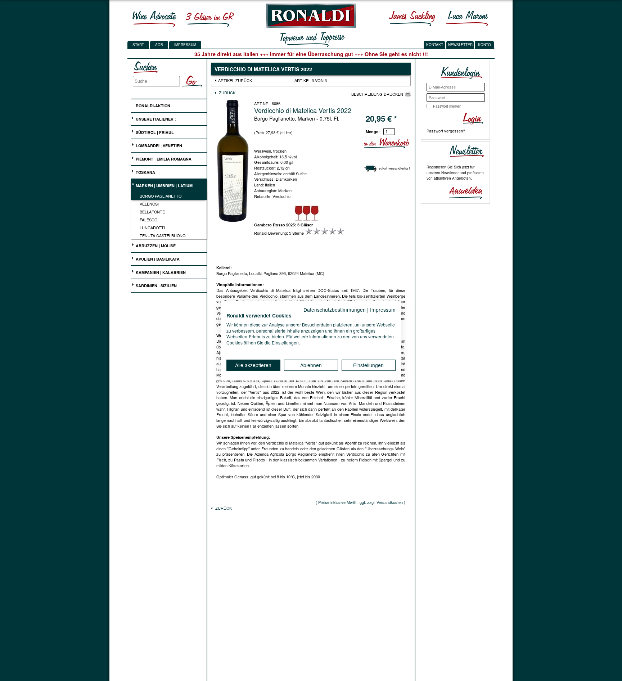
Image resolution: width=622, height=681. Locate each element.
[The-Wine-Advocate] (154, 18)
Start (138, 44)
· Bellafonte (151, 212)
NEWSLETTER (460, 44)
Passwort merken (447, 106)
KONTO (484, 44)
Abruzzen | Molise (155, 245)
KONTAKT (434, 44)
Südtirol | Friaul (154, 132)
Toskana (145, 172)
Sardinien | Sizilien (156, 285)
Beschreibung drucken (377, 94)
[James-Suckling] (412, 18)
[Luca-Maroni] (467, 18)
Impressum (185, 44)
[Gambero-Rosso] (209, 18)
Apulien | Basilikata (157, 259)
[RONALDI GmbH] (309, 26)
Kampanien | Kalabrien (160, 272)
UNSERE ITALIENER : (155, 119)
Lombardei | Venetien (158, 145)
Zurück (226, 92)
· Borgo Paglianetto (159, 196)
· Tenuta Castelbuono (161, 235)
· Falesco (147, 219)
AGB (159, 44)
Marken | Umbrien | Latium (164, 185)
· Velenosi (148, 204)
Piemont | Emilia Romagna (163, 159)
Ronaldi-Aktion (152, 105)
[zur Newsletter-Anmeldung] (462, 192)
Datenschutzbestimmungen (334, 309)
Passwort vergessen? (446, 131)
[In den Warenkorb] (408, 143)
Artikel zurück (235, 80)
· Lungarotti (151, 227)
